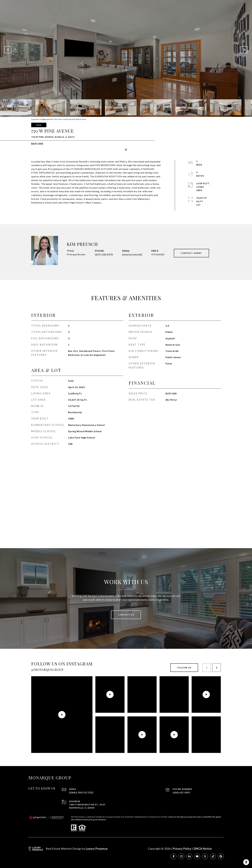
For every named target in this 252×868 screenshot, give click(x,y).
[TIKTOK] (213, 856)
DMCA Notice (203, 848)
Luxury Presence (97, 848)
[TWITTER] (205, 856)
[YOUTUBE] (197, 856)
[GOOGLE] (221, 856)
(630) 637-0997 (181, 792)
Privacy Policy (182, 848)
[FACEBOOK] (173, 856)
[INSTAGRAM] (181, 856)
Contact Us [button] (126, 614)
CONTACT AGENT (191, 253)
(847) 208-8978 (104, 254)
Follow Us (184, 667)
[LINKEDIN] (189, 856)
